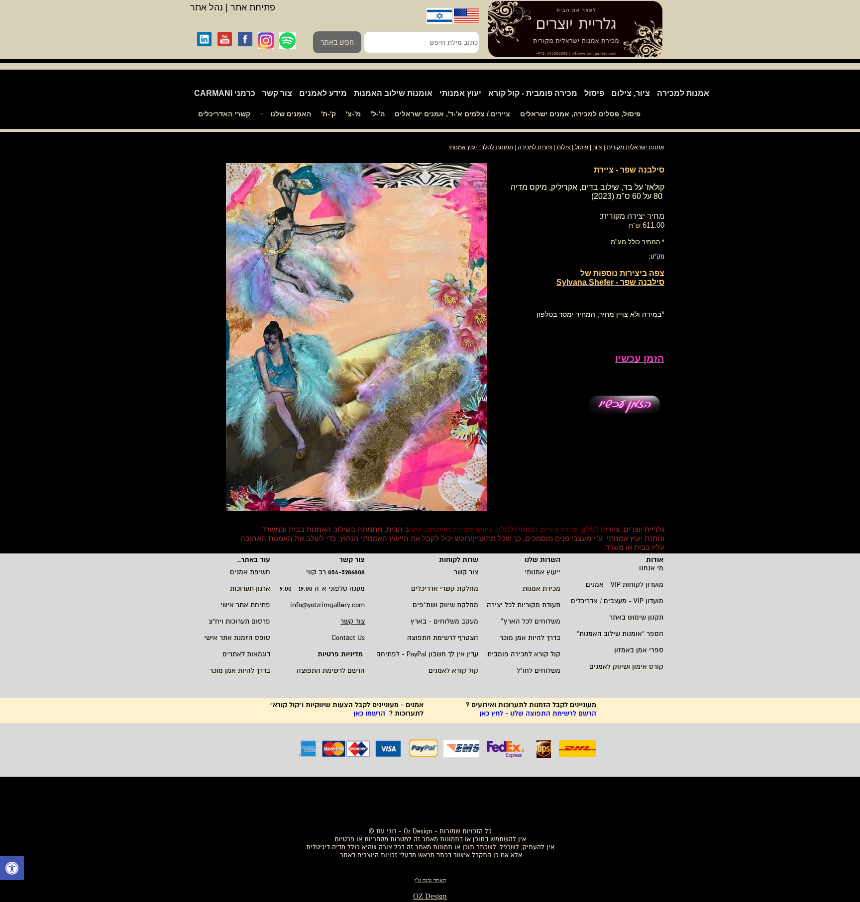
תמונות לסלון (496, 147)
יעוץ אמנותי (460, 93)
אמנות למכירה (683, 93)
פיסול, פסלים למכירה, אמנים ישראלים (580, 114)
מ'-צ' (353, 114)
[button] (12, 869)
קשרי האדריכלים (224, 114)
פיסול (594, 93)
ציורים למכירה (535, 147)
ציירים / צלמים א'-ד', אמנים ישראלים (452, 114)
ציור (597, 147)
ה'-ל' (378, 114)
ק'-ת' (328, 114)
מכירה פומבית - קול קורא (532, 93)
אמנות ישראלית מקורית (634, 147)
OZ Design (430, 896)
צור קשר (277, 93)
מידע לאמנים (323, 93)
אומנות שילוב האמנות (393, 93)
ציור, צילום (630, 93)
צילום (563, 147)
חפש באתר (337, 42)
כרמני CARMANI (224, 93)
